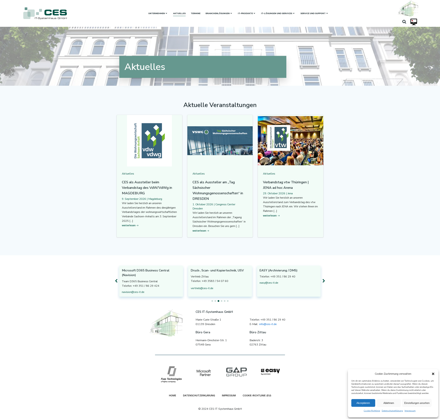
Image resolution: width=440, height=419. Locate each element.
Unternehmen (156, 13)
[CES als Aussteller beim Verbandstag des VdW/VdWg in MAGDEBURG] (149, 140)
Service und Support (313, 13)
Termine (195, 13)
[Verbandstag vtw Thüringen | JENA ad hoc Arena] (290, 140)
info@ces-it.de (268, 324)
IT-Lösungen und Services (276, 13)
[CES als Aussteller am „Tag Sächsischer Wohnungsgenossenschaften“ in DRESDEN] (220, 140)
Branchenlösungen (218, 13)
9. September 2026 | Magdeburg (142, 199)
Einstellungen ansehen (417, 402)
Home (172, 395)
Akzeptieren (363, 402)
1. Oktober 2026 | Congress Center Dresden (213, 206)
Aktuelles (179, 13)
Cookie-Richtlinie (372, 410)
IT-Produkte (245, 13)
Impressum (410, 410)
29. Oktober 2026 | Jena (278, 193)
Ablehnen (388, 402)
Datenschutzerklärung (392, 410)
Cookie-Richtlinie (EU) (257, 395)
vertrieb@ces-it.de (202, 288)
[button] (433, 374)
